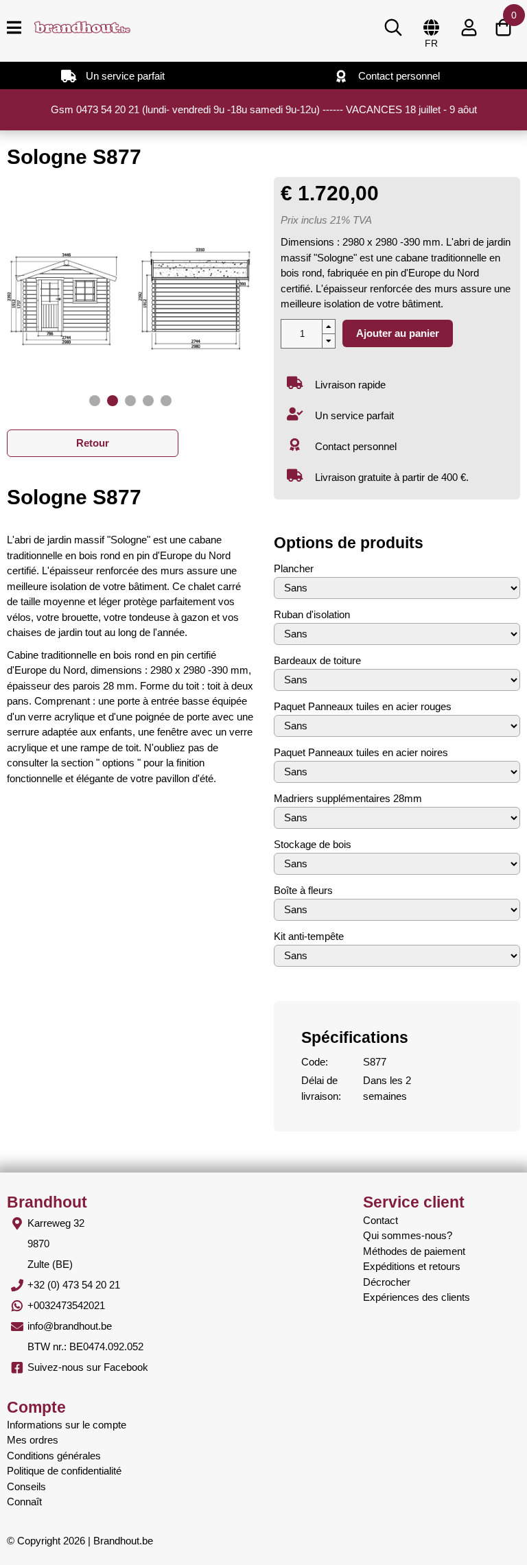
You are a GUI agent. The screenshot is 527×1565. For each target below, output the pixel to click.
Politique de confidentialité (64, 1470)
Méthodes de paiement (414, 1251)
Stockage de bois (312, 844)
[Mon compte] (468, 27)
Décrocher (386, 1282)
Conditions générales (54, 1455)
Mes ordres (32, 1440)
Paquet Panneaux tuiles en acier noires (361, 752)
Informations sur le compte (66, 1425)
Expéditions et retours (411, 1266)
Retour (92, 443)
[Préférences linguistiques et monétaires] (431, 27)
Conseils (26, 1486)
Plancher (294, 568)
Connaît (24, 1501)
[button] (94, 400)
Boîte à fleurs (303, 890)
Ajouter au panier (397, 333)
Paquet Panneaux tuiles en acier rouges (363, 706)
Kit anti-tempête (309, 936)
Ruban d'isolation (312, 614)
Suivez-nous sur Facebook (87, 1367)
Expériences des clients (416, 1297)
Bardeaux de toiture (317, 660)
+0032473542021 (66, 1305)
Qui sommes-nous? (407, 1235)
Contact (380, 1220)
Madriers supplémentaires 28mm (348, 798)
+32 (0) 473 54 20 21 (73, 1285)
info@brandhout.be (69, 1326)
